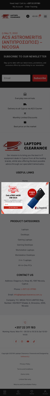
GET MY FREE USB (13, 207)
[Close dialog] (47, 184)
